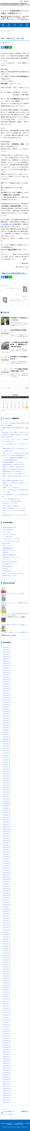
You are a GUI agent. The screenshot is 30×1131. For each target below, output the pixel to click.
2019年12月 (6, 799)
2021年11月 (6, 748)
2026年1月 (6, 658)
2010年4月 (6, 1052)
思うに (5, 559)
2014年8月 (6, 934)
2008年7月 (6, 1100)
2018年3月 (6, 845)
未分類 (5, 568)
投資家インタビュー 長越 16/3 (10, 487)
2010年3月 (6, 1054)
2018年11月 (6, 829)
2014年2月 (6, 948)
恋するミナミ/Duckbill (9, 562)
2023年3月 (6, 716)
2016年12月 (6, 877)
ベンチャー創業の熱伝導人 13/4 (10, 499)
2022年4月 (6, 737)
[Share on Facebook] (6, 47)
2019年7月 (6, 810)
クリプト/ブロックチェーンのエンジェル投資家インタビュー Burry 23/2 (15, 440)
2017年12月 (6, 852)
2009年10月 (6, 1065)
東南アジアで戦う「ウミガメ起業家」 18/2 (13, 473)
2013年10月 (6, 957)
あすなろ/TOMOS (8, 529)
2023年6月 (6, 709)
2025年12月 (6, 661)
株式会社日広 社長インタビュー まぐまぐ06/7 (14, 515)
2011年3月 (6, 1029)
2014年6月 (6, 939)
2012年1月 (6, 1006)
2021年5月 (6, 762)
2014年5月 (6, 941)
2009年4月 (6, 1079)
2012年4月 (6, 999)
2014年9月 (6, 932)
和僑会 (5, 552)
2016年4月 (6, 893)
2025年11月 (6, 663)
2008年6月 (6, 1102)
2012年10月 (6, 985)
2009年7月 (6, 1072)
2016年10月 (6, 881)
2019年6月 (6, 812)
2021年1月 (6, 771)
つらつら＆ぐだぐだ (9, 534)
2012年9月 (6, 987)
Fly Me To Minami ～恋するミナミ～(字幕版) (13, 624)
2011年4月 (6, 1026)
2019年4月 (6, 817)
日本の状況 (12, 30)
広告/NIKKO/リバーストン (10, 557)
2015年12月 (6, 900)
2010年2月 (6, 1056)
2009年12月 (6, 1061)
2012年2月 (6, 1003)
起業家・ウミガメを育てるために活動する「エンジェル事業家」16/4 (14, 484)
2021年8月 (6, 755)
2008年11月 (6, 1091)
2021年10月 (6, 750)
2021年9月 (6, 753)
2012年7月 (6, 992)
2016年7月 (6, 886)
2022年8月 (6, 730)
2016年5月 (6, 891)
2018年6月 (6, 838)
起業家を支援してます (9, 575)
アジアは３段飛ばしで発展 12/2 (10, 506)
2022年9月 (6, 727)
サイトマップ (4, 1109)
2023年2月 (6, 718)
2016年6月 (6, 888)
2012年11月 (6, 983)
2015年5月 (6, 914)
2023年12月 (6, 697)
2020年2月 (6, 794)
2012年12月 (6, 980)
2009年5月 (6, 1077)
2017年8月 (6, 861)
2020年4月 (6, 789)
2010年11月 (6, 1035)
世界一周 (6, 543)
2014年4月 (6, 944)
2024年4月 (6, 691)
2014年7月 (6, 937)
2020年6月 (6, 785)
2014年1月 (6, 950)
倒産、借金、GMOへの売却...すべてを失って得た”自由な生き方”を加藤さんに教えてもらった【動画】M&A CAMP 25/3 (14, 435)
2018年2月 (6, 847)
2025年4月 (6, 672)
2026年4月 (6, 654)
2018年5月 (6, 840)
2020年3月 (6, 792)
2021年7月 (6, 757)
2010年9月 (6, 1040)
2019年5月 (6, 815)
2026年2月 (6, 656)
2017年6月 (6, 863)
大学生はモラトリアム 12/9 (9, 503)
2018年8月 (6, 835)
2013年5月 (6, 969)
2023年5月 (6, 711)
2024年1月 (6, 695)
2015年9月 (6, 907)
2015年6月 (6, 911)
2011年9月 (6, 1015)
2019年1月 (6, 824)
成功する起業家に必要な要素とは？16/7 (13, 480)
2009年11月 (6, 1063)
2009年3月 (6, 1081)
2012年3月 (6, 1001)
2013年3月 (6, 973)
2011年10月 (6, 1012)
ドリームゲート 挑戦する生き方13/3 (12, 501)
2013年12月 (6, 953)
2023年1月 (6, 720)
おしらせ (6, 532)
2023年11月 (6, 700)
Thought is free (24, 1127)
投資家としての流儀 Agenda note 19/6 (12, 469)
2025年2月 (6, 674)
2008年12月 (6, 1088)
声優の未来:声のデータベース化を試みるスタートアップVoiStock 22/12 (14, 449)
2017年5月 (6, 865)
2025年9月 (6, 668)
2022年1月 (6, 743)
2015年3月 (6, 918)
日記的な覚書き (8, 566)
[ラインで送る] (10, 47)
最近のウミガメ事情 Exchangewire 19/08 (13, 466)
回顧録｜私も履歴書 (9, 555)
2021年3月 (6, 766)
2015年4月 (6, 916)
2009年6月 (6, 1075)
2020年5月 (6, 787)
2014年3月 (6, 946)
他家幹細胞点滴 (7, 548)
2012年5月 (6, 996)
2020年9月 (6, 778)
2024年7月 (6, 686)
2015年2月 (6, 921)
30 (26, 407)
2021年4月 (6, 764)
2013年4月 (6, 971)
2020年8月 (6, 780)
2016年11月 (6, 879)
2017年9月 (6, 858)
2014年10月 (6, 930)
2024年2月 (6, 693)
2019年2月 (6, 822)
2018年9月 (6, 833)
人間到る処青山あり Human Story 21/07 (13, 464)
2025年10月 (6, 665)
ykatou (26, 267)
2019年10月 (6, 803)
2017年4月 (6, 868)
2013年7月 (6, 964)
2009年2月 (6, 1084)
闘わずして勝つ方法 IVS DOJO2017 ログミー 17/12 (14, 477)
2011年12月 (6, 1008)
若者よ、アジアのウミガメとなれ (12, 573)
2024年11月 (6, 679)
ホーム (4, 30)
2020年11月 (6, 776)
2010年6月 (6, 1047)
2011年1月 (6, 1033)
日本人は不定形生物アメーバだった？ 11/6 (13, 508)
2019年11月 (6, 801)
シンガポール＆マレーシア (10, 539)
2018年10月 (6, 831)
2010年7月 (6, 1045)
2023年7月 (6, 707)
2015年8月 (6, 909)
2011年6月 (6, 1022)
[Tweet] (2, 47)
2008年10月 (6, 1093)
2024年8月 (6, 684)
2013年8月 (6, 962)
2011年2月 (6, 1031)
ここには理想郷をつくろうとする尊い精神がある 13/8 (14, 495)
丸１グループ (7, 545)
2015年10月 (6, 904)
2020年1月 (6, 796)
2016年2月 (6, 898)
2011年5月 (6, 1024)
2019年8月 (6, 808)
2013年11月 (6, 955)
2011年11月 (6, 1010)
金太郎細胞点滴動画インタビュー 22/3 (12, 462)
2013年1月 (6, 978)
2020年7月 (6, 783)
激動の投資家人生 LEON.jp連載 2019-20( (13, 427)
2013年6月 (6, 967)
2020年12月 (6, 773)
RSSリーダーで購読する (7, 1114)
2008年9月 (6, 1095)
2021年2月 (6, 769)
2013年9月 (6, 960)
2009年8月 (6, 1070)
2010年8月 (6, 1042)
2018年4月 (6, 842)
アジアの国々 (7, 536)
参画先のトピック (8, 550)
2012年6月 (6, 994)
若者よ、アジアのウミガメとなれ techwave (14, 510)
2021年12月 (6, 746)
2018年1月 (6, 849)
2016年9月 (6, 884)
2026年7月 (6, 649)
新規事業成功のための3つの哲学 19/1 (12, 471)
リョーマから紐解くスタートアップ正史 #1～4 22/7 (14, 445)
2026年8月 (6, 647)
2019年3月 (6, 819)
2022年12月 (6, 723)
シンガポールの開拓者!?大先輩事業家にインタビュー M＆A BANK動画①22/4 (14, 459)
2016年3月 (6, 895)
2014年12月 (6, 925)
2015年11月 (6, 902)
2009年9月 (6, 1068)
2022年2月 (6, 741)
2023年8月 (6, 704)
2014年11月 (6, 927)
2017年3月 (6, 870)
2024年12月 (6, 677)
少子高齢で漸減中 (10, 119)
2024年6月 (6, 688)
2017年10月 (6, 856)
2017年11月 (6, 854)
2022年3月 (6, 739)
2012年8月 (6, 989)
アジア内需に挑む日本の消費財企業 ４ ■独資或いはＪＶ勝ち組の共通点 (19, 344)
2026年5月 (6, 652)
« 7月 (2, 410)
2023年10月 (6, 702)
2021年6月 (6, 760)
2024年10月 (6, 681)
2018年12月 (6, 826)
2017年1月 (6, 875)
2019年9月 (6, 806)
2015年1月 (6, 923)
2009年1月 (6, 1086)
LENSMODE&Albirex (9, 527)
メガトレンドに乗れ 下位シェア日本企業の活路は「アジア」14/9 (14, 491)
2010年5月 (6, 1049)
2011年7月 (6, 1019)
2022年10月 (6, 725)
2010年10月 (6, 1038)
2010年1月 (6, 1058)
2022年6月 (6, 732)
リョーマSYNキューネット (10, 541)
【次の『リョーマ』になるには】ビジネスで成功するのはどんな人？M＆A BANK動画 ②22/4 (14, 454)
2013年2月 (6, 976)
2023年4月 (6, 714)
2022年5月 (6, 734)
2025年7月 (6, 670)
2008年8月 (6, 1098)
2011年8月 (6, 1017)
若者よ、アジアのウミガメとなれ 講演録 (12, 593)
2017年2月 (6, 872)
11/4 (3, 512)
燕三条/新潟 (6, 571)
